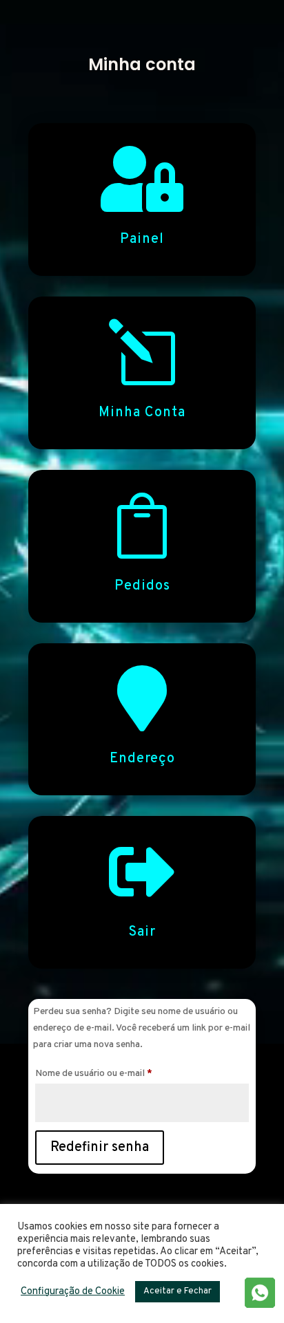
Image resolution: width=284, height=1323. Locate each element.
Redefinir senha (99, 1148)
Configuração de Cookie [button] (73, 1292)
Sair (142, 932)
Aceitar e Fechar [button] (177, 1291)
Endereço (142, 759)
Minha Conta (142, 413)
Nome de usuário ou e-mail (118, 1073)
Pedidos (142, 586)
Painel (142, 239)
